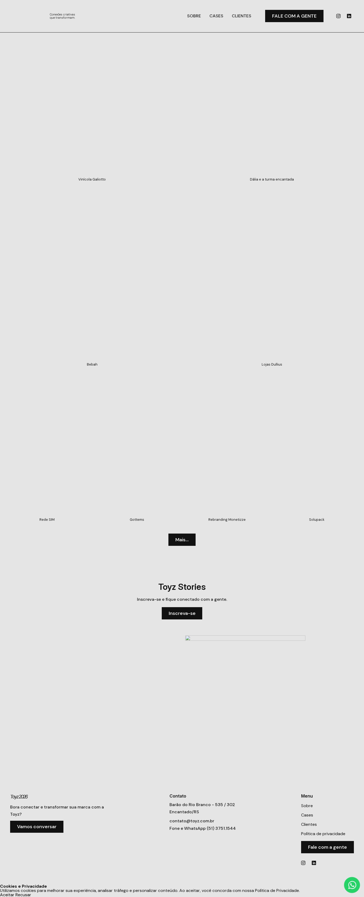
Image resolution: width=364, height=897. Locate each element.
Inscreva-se (182, 613)
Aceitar (7, 895)
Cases (216, 16)
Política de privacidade (323, 833)
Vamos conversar (36, 826)
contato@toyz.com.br (191, 821)
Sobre (194, 16)
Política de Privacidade (277, 890)
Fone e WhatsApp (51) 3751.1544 (202, 828)
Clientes (241, 16)
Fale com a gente (294, 16)
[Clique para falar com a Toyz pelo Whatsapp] (352, 885)
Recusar (23, 895)
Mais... (182, 539)
